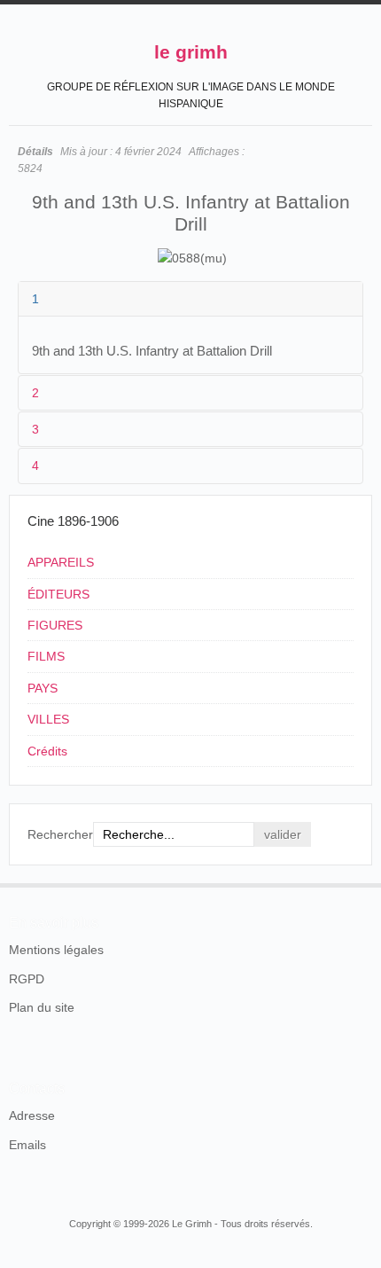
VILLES (48, 719)
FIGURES (54, 625)
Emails (27, 1145)
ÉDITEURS (58, 594)
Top (361, 883)
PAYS (42, 688)
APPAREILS (60, 562)
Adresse (32, 1115)
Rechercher (60, 834)
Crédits (47, 751)
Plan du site (41, 1007)
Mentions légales (56, 950)
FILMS (46, 656)
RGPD (26, 979)
